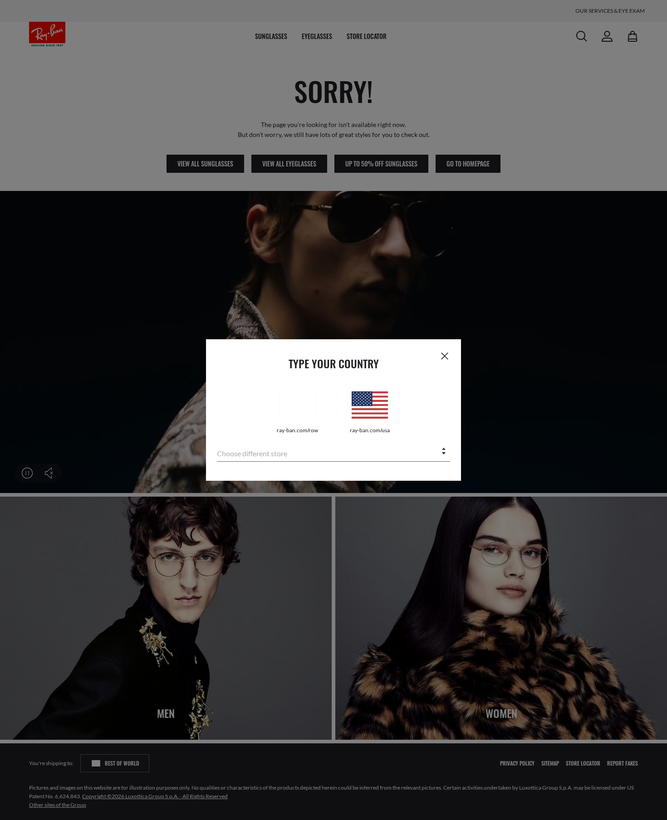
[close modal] (444, 355)
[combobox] (333, 452)
